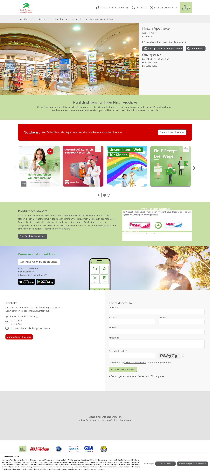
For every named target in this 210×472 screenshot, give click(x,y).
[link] (26, 281)
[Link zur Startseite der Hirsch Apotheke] (27, 7)
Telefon (162, 317)
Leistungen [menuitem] (42, 19)
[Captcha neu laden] (183, 355)
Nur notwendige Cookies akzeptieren (192, 464)
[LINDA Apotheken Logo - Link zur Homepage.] (186, 7)
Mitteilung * (115, 337)
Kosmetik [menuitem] (76, 19)
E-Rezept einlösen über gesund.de (165, 48)
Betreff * (113, 327)
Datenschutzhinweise (135, 362)
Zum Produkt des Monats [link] (32, 236)
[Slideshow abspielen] (98, 195)
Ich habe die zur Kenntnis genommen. (142, 362)
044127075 (16, 320)
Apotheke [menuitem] (25, 19)
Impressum (101, 469)
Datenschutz (91, 469)
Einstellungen (149, 464)
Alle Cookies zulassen (165, 464)
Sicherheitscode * (118, 351)
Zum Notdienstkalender (19, 336)
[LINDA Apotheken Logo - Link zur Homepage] (22, 449)
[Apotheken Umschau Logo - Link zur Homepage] (39, 449)
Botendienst (198, 48)
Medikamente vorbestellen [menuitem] (99, 19)
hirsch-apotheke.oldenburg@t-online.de (166, 42)
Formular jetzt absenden (123, 369)
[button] (163, 7)
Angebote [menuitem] (60, 19)
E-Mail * (113, 317)
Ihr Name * (114, 307)
